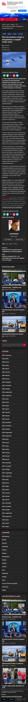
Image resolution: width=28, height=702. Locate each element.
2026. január (5, 379)
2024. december (6, 422)
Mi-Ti (5, 283)
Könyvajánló (5, 556)
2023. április (5, 489)
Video (24, 19)
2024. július (5, 439)
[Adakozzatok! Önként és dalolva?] (14, 324)
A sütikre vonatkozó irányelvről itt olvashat (11, 696)
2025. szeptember (7, 392)
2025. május (5, 405)
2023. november (6, 466)
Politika (5, 306)
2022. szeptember (7, 513)
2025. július (5, 399)
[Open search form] (16, 19)
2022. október (6, 509)
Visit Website (8, 239)
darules (10, 243)
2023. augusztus (6, 476)
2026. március (6, 372)
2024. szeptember (7, 432)
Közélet (14, 34)
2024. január (5, 459)
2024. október (6, 429)
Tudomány (20, 34)
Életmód (9, 34)
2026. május (5, 365)
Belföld (4, 34)
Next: (13, 257)
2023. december (6, 463)
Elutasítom (11, 699)
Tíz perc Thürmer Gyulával (9, 583)
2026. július (5, 358)
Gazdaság (11, 281)
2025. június (5, 402)
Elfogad (4, 699)
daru (7, 243)
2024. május (5, 446)
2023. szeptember (7, 473)
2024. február (6, 456)
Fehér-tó (15, 243)
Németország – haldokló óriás (11, 287)
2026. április (5, 368)
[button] (2, 19)
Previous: (12, 249)
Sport (3, 580)
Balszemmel (5, 536)
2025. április (5, 409)
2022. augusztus (6, 516)
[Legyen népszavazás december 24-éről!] (14, 676)
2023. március (6, 493)
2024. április (5, 449)
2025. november (6, 385)
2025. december (6, 382)
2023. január (5, 499)
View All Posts (19, 239)
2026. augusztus (6, 355)
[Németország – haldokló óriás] (14, 277)
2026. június (5, 362)
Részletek (3, 694)
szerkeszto (6, 45)
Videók (4, 590)
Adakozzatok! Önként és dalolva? (12, 334)
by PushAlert (4, 12)
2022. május (5, 526)
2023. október (6, 469)
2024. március (6, 452)
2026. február (6, 375)
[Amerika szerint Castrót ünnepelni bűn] (14, 300)
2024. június (5, 442)
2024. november (6, 426)
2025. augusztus (6, 395)
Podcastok (5, 573)
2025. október (6, 389)
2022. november (6, 506)
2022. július (5, 520)
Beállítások (19, 699)
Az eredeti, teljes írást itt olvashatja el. (12, 207)
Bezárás (13, 11)
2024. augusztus (6, 436)
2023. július (5, 479)
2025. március (6, 412)
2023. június (5, 483)
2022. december (6, 503)
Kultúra (4, 566)
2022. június (5, 523)
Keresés (4, 341)
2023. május (5, 486)
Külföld (21, 281)
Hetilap (4, 550)
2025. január (5, 419)
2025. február (6, 416)
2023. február (6, 496)
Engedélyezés (22, 11)
